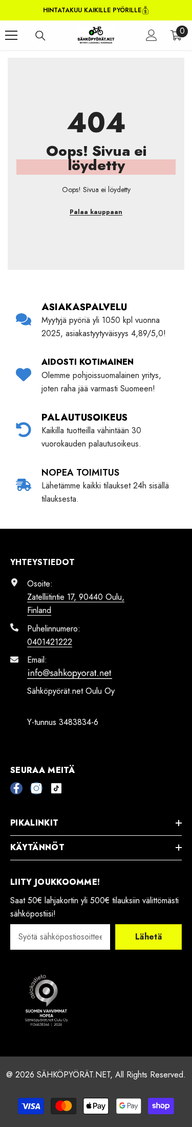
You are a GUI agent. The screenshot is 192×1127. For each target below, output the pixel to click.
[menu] (11, 35)
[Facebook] (16, 788)
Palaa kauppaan (96, 212)
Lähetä (148, 937)
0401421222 (49, 642)
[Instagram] (36, 788)
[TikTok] (56, 788)
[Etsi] (40, 36)
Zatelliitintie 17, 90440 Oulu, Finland (75, 603)
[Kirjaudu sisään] (151, 35)
